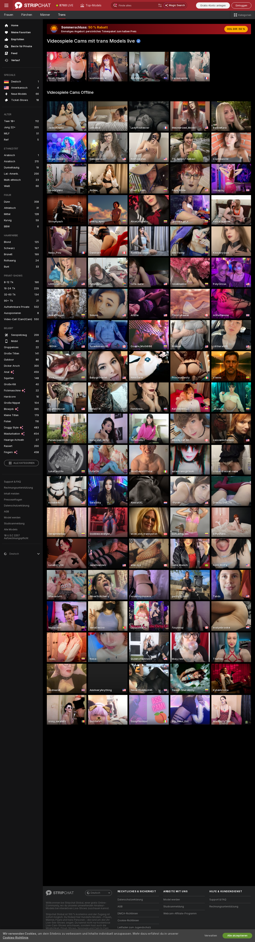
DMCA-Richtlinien (128, 913)
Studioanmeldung (14, 523)
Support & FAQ (12, 481)
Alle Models (11, 529)
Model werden (12, 517)
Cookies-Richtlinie (15, 937)
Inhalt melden (11, 493)
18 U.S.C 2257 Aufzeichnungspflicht (16, 537)
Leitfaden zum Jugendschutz (134, 927)
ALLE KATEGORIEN (23, 463)
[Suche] (160, 5)
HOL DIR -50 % (236, 29)
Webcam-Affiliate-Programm (180, 913)
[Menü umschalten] (6, 5)
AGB (6, 511)
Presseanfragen (13, 499)
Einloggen (241, 5)
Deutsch (95, 892)
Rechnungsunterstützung (18, 487)
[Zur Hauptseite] (33, 5)
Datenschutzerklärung (16, 505)
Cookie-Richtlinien (128, 920)
